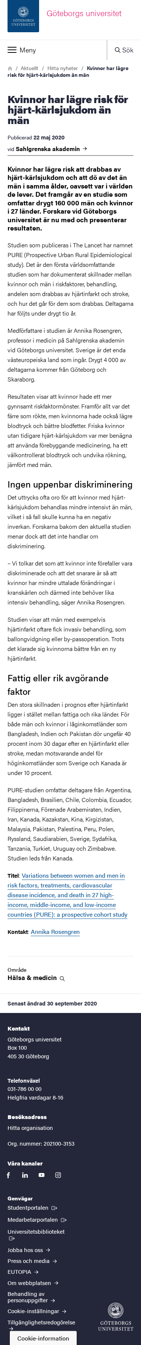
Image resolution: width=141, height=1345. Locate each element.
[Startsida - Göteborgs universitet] (115, 1317)
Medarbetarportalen (38, 1219)
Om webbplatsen (30, 1283)
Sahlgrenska (48, 148)
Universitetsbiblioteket (41, 1231)
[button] (53, 50)
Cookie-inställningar (34, 1311)
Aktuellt (29, 67)
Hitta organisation (30, 1127)
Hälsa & (33, 977)
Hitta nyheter (62, 67)
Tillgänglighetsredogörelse (41, 1322)
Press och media (29, 1260)
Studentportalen (33, 1207)
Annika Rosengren (55, 931)
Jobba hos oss (26, 1250)
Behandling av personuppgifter (28, 1297)
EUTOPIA (20, 1271)
